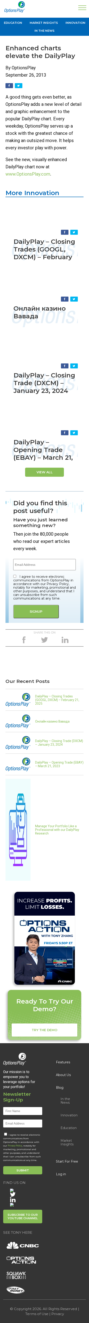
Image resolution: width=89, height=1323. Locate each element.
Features (63, 1062)
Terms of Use (36, 1314)
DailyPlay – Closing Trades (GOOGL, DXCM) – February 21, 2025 (44, 253)
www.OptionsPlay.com (27, 174)
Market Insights (44, 22)
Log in (61, 1174)
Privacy (57, 1314)
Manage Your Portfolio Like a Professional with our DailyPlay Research (57, 829)
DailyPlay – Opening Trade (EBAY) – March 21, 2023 (43, 453)
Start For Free (67, 1161)
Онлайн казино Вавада (52, 721)
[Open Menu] (82, 8)
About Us (63, 1075)
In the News (44, 30)
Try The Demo (44, 1030)
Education (13, 22)
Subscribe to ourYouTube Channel (23, 1216)
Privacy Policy (15, 1145)
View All (45, 472)
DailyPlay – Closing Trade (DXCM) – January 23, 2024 (44, 382)
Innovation (75, 22)
